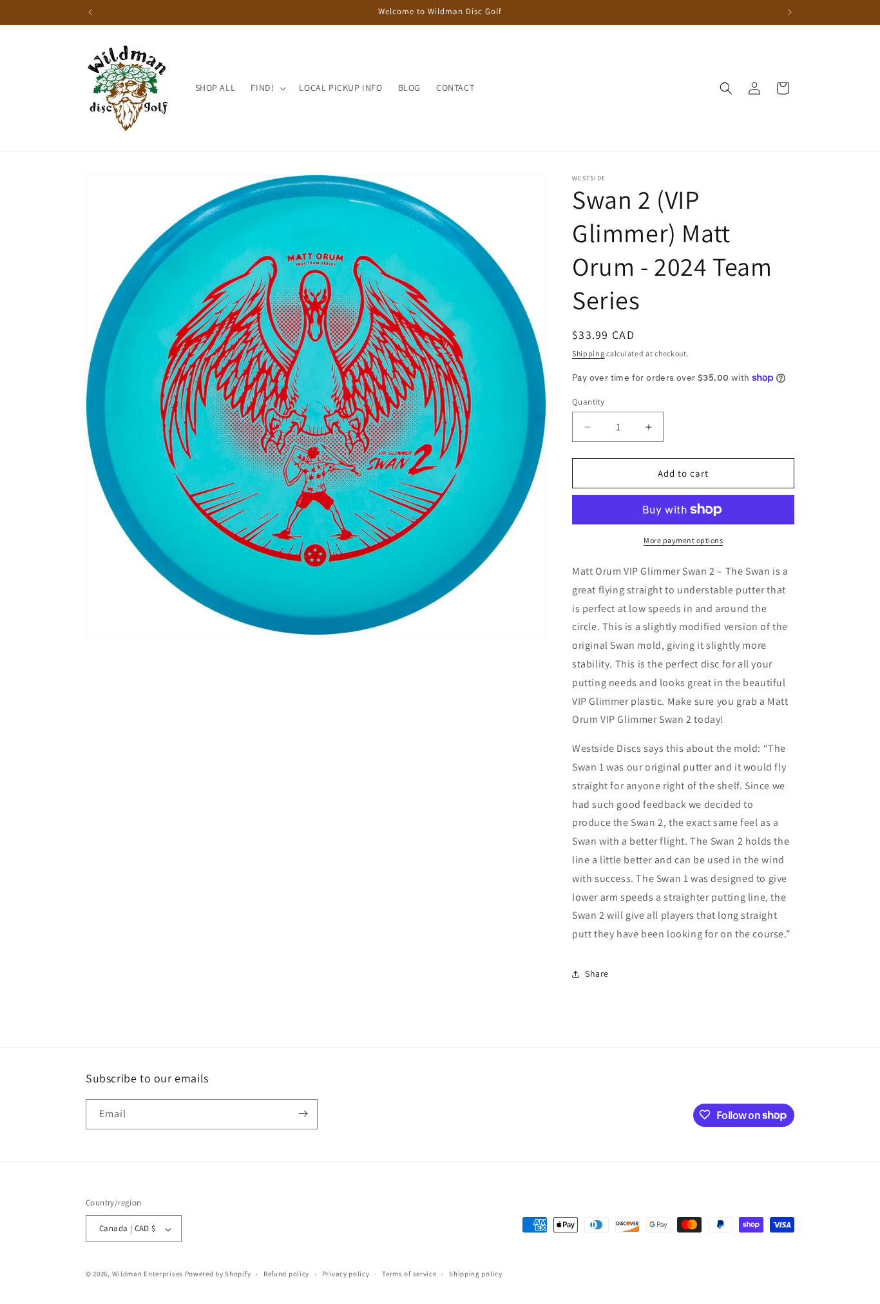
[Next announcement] (790, 12)
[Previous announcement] (90, 12)
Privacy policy (346, 1274)
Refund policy (286, 1274)
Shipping (588, 353)
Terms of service (409, 1274)
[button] (267, 87)
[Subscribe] (303, 1113)
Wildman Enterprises (147, 1274)
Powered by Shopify (218, 1274)
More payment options (683, 540)
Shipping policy (475, 1274)
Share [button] (597, 973)
